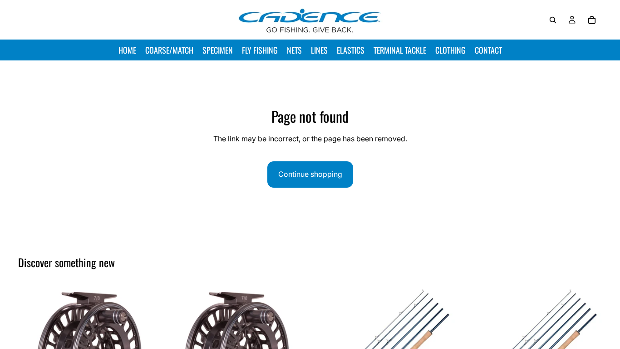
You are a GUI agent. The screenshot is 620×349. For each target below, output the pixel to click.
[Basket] (592, 20)
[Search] (553, 20)
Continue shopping (310, 174)
